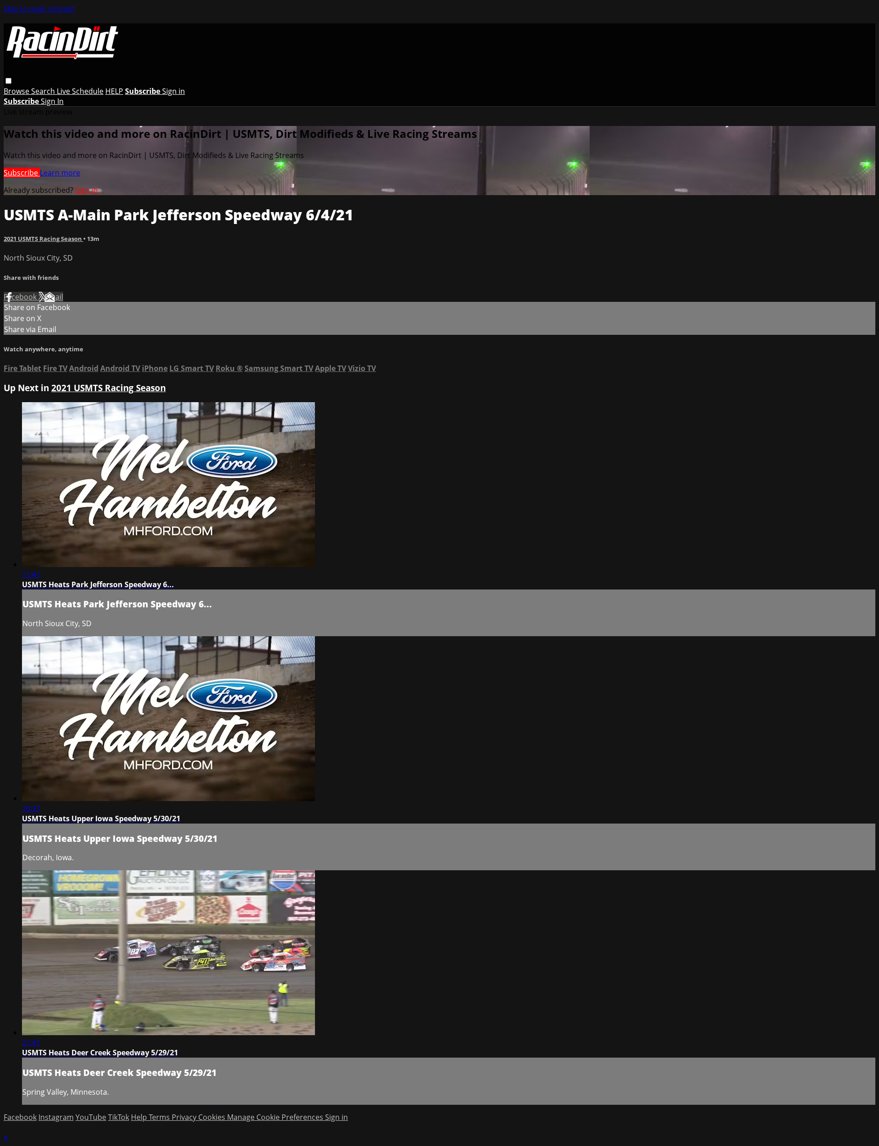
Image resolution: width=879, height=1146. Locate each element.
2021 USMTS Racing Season (43, 239)
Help (140, 1117)
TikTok (118, 1117)
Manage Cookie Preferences (276, 1117)
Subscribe (22, 173)
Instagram (56, 1117)
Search (44, 91)
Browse (17, 91)
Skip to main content (39, 9)
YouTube (91, 1117)
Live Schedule (80, 91)
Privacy (185, 1117)
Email (53, 297)
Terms (160, 1117)
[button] (8, 81)
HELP (114, 91)
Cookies (212, 1117)
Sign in (173, 91)
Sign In (52, 101)
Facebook (21, 297)
